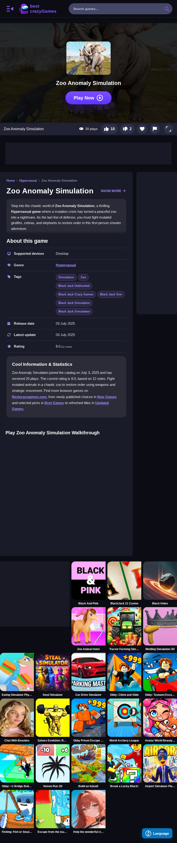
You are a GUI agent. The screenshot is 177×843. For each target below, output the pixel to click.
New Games (107, 397)
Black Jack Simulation (74, 303)
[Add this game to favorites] (142, 129)
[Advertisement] (88, 153)
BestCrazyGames (37, 9)
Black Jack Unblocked (74, 286)
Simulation (66, 277)
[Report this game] (155, 129)
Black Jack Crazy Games (75, 294)
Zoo (83, 277)
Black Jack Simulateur (74, 311)
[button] (168, 129)
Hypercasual (28, 180)
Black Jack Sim (111, 294)
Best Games (54, 403)
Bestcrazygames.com (29, 397)
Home (10, 180)
